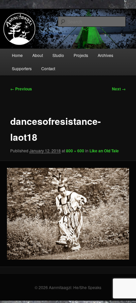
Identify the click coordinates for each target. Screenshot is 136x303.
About (37, 55)
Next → (119, 89)
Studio (58, 55)
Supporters (22, 68)
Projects (81, 55)
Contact (48, 68)
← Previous (21, 89)
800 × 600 (75, 151)
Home (17, 55)
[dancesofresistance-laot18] (68, 214)
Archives (105, 55)
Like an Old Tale (104, 151)
